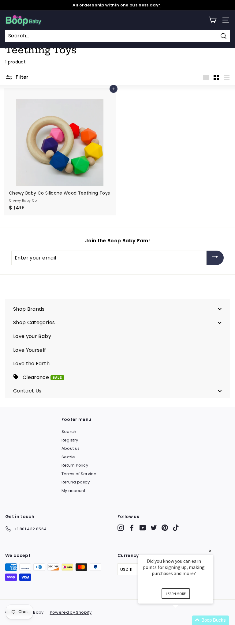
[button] (183, 620)
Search (69, 431)
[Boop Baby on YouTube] (143, 528)
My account (74, 491)
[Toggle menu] (220, 309)
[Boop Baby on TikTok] (176, 528)
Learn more (176, 593)
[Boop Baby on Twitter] (154, 528)
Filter (21, 77)
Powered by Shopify (70, 612)
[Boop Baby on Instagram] (121, 528)
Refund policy (76, 482)
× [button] (210, 551)
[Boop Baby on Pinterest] (165, 528)
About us (71, 448)
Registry (70, 440)
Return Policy (75, 465)
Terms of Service (79, 474)
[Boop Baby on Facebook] (132, 528)
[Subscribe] (215, 258)
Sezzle (68, 457)
